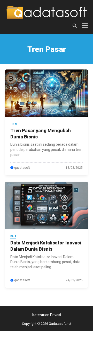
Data (13, 236)
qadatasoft (22, 168)
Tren (13, 124)
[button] (74, 25)
